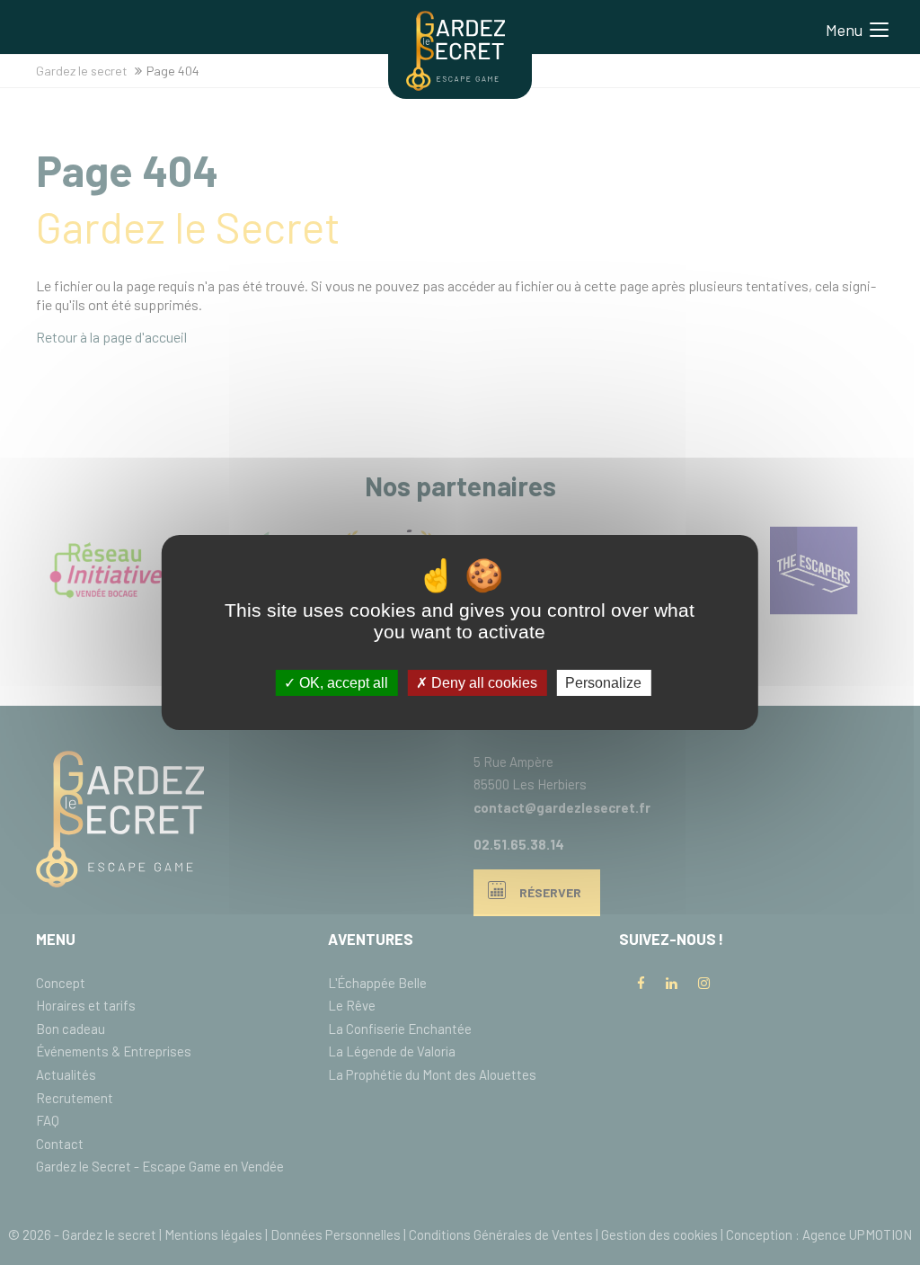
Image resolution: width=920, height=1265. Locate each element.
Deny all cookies (482, 682)
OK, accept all (342, 682)
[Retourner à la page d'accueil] (455, 85)
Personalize (603, 682)
